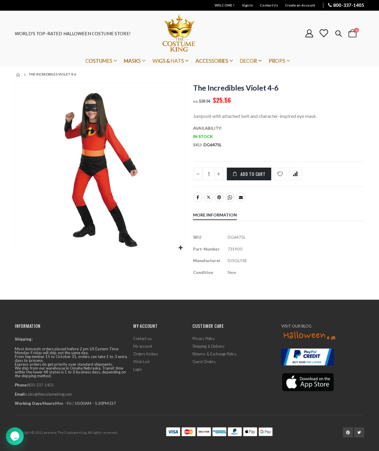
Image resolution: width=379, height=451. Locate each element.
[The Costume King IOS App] (307, 381)
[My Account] (309, 33)
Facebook (198, 197)
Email (240, 197)
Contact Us (269, 5)
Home (18, 74)
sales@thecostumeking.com (48, 394)
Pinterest (219, 197)
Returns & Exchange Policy (214, 354)
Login (137, 369)
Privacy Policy (203, 338)
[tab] (219, 216)
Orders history (145, 354)
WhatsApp (230, 197)
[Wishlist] (323, 33)
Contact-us (142, 338)
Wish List (141, 361)
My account (142, 346)
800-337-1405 (348, 5)
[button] (180, 248)
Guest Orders (204, 361)
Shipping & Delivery (208, 346)
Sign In (247, 5)
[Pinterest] (348, 432)
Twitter (208, 197)
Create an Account (300, 5)
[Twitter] (359, 432)
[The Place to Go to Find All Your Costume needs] (189, 33)
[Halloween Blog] (309, 335)
